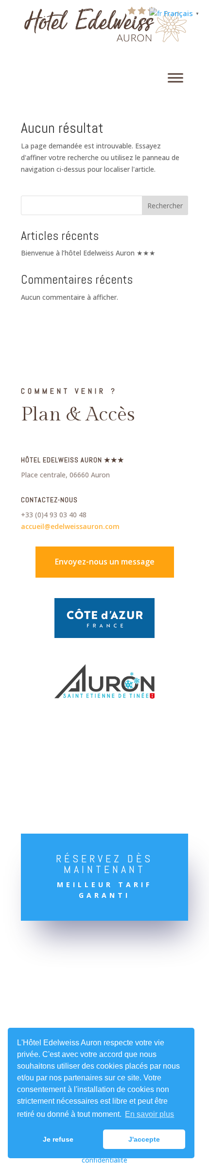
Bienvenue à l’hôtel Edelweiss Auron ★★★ (88, 252)
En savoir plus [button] (149, 1114)
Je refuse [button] (58, 1139)
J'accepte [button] (144, 1139)
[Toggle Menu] (175, 78)
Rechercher (165, 205)
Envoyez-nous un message (105, 561)
